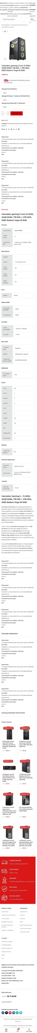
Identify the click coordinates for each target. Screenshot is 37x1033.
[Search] (32, 19)
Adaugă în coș (17, 113)
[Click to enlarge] (5, 59)
